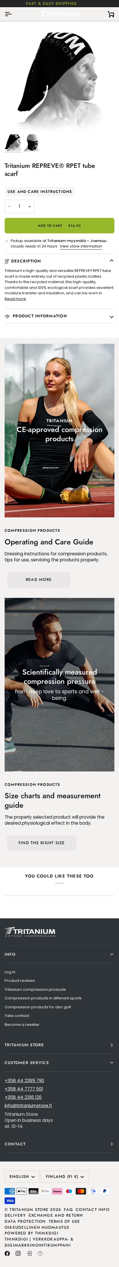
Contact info (92, 1209)
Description (26, 261)
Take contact (17, 1015)
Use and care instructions (40, 191)
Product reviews (20, 980)
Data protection (25, 1221)
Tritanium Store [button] (24, 1045)
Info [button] (10, 954)
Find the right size (41, 843)
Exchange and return (56, 1215)
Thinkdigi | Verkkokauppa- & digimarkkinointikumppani (39, 1242)
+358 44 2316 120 (23, 1097)
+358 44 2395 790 (24, 1081)
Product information (39, 316)
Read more (15, 299)
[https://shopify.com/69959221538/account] (29, 1253)
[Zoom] (15, 123)
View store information (81, 246)
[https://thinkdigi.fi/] (40, 1253)
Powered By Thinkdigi (31, 1233)
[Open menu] (13, 14)
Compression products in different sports (43, 998)
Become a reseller (22, 1024)
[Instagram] (18, 1253)
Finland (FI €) (62, 1176)
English (19, 1176)
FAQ (68, 1209)
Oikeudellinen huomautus (37, 1227)
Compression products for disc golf (38, 1007)
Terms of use (64, 1221)
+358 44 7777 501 (24, 1089)
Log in (10, 972)
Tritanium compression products (35, 989)
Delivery (15, 1215)
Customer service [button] (27, 1063)
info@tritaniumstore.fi (28, 1106)
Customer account (74, 3)
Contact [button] (15, 1144)
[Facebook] (7, 1253)
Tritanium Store (29, 1209)
